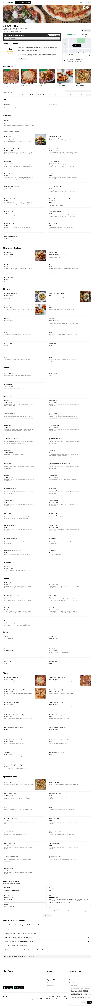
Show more (23, 59)
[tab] (8, 95)
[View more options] (87, 7)
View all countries (74, 977)
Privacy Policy (50, 996)
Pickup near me (73, 980)
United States (7, 956)
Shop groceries (73, 986)
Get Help (49, 971)
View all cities (72, 974)
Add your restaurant (52, 977)
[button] (86, 30)
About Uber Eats (73, 983)
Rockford (22, 956)
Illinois (15, 956)
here (76, 999)
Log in (81, 2)
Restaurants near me (75, 971)
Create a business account (54, 983)
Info (26, 28)
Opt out (83, 1002)
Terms (58, 996)
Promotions (50, 986)
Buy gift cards (51, 974)
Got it (89, 1002)
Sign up (88, 2)
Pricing (64, 996)
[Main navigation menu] (3, 2)
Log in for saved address (55, 35)
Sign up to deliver (52, 980)
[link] (84, 7)
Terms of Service (66, 998)
